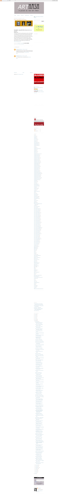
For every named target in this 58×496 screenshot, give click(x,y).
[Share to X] (26, 43)
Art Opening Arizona (36, 154)
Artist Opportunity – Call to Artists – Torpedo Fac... (38, 364)
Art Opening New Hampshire (37, 173)
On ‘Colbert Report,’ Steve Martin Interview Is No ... (39, 397)
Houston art (35, 258)
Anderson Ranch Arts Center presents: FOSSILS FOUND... (39, 399)
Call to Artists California (37, 212)
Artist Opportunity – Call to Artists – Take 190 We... (38, 438)
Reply (17, 53)
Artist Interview (36, 196)
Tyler (34, 284)
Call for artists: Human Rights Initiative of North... (39, 325)
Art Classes (35, 140)
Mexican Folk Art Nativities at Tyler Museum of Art (39, 421)
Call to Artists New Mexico (37, 228)
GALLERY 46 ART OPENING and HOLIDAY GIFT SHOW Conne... (39, 442)
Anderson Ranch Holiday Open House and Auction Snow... (39, 447)
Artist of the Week (36, 197)
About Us (18, 15)
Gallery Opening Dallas (37, 255)
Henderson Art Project (36, 257)
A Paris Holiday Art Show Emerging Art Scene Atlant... (39, 414)
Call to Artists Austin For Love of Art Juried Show (39, 343)
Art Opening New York (37, 176)
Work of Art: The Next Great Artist (38, 288)
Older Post (31, 72)
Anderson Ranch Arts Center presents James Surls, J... (38, 401)
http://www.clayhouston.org (17, 41)
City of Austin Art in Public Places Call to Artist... (39, 350)
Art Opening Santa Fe (36, 179)
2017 (35, 315)
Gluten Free (35, 256)
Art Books (35, 138)
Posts (35, 129)
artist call (35, 193)
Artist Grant (35, 195)
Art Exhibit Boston (36, 143)
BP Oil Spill (35, 202)
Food (34, 253)
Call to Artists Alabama (37, 208)
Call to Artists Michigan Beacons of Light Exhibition (39, 386)
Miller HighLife (36, 265)
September (37, 467)
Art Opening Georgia (36, 167)
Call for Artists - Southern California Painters (38, 374)
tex (34, 279)
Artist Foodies (35, 194)
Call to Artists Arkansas (37, 209)
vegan (34, 287)
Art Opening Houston (36, 168)
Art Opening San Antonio (37, 178)
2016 (35, 316)
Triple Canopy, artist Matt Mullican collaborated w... (39, 459)
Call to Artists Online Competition (39, 344)
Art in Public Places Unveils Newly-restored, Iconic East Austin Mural (38, 304)
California (35, 205)
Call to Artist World (36, 206)
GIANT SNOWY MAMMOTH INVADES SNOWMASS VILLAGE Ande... (39, 411)
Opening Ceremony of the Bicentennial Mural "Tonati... (39, 440)
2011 (35, 319)
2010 (35, 320)
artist (34, 192)
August (37, 468)
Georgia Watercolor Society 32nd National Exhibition (39, 378)
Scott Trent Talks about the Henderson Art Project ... (38, 457)
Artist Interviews (27, 15)
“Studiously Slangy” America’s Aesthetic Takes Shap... (39, 391)
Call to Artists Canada (36, 213)
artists (34, 199)
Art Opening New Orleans (37, 175)
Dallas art (35, 249)
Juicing (35, 260)
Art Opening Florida (36, 165)
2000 (35, 473)
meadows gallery (36, 263)
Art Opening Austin (36, 156)
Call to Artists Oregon (36, 231)
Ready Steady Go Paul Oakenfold (39, 341)
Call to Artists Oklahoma (37, 230)
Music (35, 266)
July (36, 469)
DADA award (35, 247)
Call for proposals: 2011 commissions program (38, 455)
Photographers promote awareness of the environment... (39, 335)
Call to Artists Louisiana (37, 225)
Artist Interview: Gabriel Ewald (39, 354)
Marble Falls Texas (36, 262)
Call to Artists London (36, 224)
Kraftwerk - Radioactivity (38, 372)
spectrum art (35, 278)
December (37, 321)
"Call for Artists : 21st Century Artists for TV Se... (39, 384)
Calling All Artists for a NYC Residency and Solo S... (38, 423)
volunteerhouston (27, 52)
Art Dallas (35, 141)
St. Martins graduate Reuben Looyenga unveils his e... (38, 453)
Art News (35, 152)
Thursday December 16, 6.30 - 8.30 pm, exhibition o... (39, 403)
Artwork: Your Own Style (38, 436)
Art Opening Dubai (36, 164)
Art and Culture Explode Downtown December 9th (38, 409)
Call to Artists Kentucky (37, 223)
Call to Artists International (37, 222)
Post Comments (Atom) (20, 74)
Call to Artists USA (36, 236)
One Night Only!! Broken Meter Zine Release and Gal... (39, 407)
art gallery (35, 147)
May (36, 472)
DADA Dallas (35, 248)
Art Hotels (35, 150)
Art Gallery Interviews (36, 148)
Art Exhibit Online (36, 145)
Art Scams (35, 180)
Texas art (35, 281)
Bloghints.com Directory (41, 91)
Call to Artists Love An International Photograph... (39, 362)
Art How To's (35, 151)
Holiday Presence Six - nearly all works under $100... (39, 463)
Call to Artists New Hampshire (37, 227)
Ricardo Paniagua (36, 276)
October (37, 466)
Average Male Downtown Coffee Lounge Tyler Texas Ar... (39, 429)
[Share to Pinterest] (28, 43)
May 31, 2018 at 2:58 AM (24, 49)
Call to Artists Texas (36, 235)
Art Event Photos (36, 142)
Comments (36, 130)
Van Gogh (35, 286)
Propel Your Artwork (37, 353)
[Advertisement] (36, 57)
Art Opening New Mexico (37, 174)
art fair (35, 146)
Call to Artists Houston (37, 221)
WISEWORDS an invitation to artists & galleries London (39, 431)
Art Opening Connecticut (37, 162)
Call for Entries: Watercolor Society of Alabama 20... (38, 376)
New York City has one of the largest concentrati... (39, 425)
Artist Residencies (36, 198)
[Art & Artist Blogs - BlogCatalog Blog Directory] (39, 88)
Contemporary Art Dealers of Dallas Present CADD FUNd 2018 (38, 309)
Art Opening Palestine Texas (37, 177)
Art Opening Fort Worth (37, 166)
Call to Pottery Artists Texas (38, 394)
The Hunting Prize (36, 282)
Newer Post (15, 72)
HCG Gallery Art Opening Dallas (39, 395)
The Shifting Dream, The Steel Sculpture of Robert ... (39, 449)
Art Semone (35, 181)
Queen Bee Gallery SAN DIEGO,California (38, 337)
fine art (35, 252)
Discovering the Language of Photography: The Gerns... (39, 329)
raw (34, 274)
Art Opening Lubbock (36, 171)
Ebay (34, 251)
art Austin (35, 136)
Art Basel (35, 137)
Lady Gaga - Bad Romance (38, 339)
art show (35, 182)
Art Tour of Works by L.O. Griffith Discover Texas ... (39, 461)
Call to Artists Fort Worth (37, 219)
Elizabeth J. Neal (18, 49)
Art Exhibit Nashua (36, 144)
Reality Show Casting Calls (37, 275)
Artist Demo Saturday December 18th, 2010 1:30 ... (39, 369)
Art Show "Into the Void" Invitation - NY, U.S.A (38, 346)
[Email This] (25, 43)
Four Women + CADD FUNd (37, 307)
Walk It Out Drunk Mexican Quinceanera (38, 419)
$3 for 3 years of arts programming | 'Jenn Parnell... (39, 427)
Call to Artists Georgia (36, 220)
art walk (35, 190)
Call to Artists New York (37, 229)
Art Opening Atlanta (36, 155)
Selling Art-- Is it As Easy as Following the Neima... (38, 393)
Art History (35, 149)
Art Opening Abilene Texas (37, 153)
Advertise (31, 15)
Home (15, 15)
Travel (35, 283)
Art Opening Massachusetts (37, 172)
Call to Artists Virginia (37, 237)
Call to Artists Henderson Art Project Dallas (39, 366)
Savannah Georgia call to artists (38, 277)
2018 (35, 314)
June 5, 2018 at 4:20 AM (24, 55)
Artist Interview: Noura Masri (39, 340)
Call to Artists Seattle (36, 234)
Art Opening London (36, 170)
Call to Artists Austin (36, 210)
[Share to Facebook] (27, 43)
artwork (35, 201)
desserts (35, 250)
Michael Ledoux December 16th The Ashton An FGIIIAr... (39, 435)
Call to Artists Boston (36, 211)
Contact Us (22, 15)
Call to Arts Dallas (36, 239)
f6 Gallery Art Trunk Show (38, 433)
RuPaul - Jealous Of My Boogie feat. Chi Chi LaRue (39, 360)
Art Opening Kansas (36, 169)
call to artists (35, 207)
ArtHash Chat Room (36, 191)
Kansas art (35, 261)
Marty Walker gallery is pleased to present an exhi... (39, 358)
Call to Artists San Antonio (37, 233)
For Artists (35, 254)
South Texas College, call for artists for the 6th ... (38, 327)
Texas (34, 280)
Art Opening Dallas (36, 163)
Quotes (35, 273)
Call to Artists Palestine (37, 232)
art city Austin (35, 139)
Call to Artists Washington (37, 238)
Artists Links (35, 200)
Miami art (35, 264)
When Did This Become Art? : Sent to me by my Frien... (39, 323)
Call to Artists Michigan (37, 226)
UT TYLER (35, 285)
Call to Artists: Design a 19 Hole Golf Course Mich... (39, 388)
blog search (35, 92)
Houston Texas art (36, 259)
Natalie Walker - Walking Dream (39, 417)
